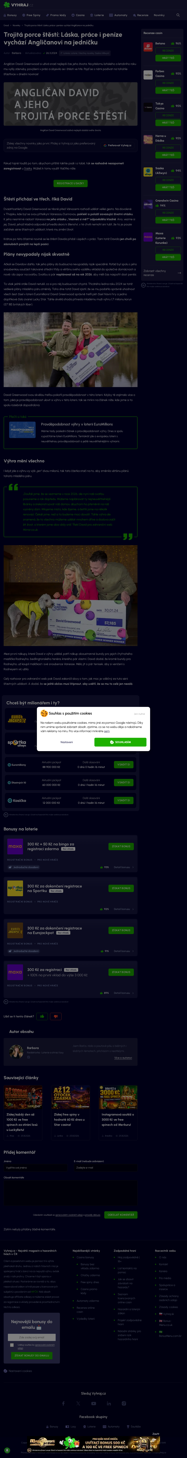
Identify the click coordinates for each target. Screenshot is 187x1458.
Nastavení (67, 742)
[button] (139, 713)
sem (107, 731)
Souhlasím (123, 742)
